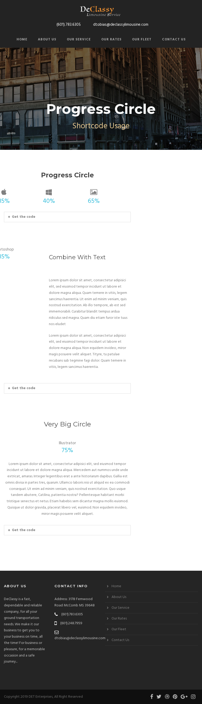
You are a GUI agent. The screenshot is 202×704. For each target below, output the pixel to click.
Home (22, 39)
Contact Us (174, 39)
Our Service (79, 39)
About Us (47, 39)
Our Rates (111, 39)
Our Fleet (142, 39)
